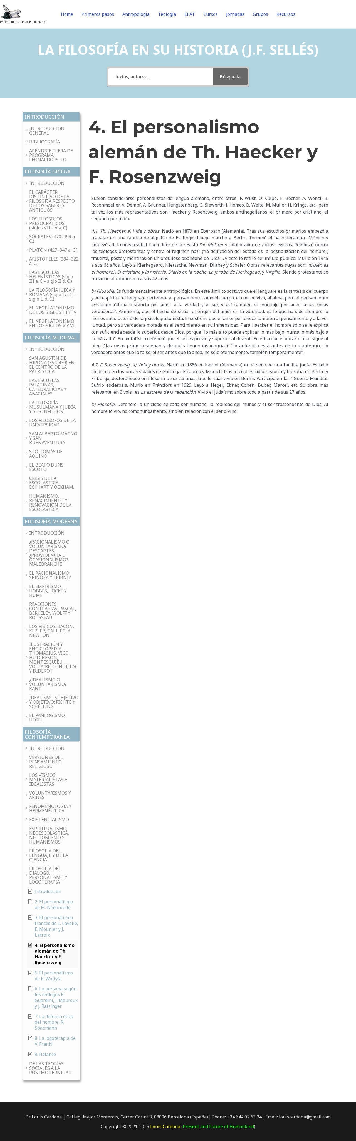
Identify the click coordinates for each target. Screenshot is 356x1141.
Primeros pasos (97, 14)
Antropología (136, 14)
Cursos (210, 14)
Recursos (285, 14)
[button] (51, 117)
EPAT (189, 14)
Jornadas (235, 14)
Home (67, 14)
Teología (167, 14)
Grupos (260, 14)
